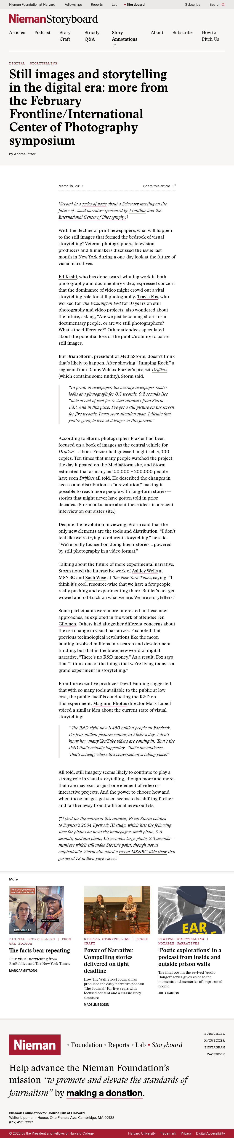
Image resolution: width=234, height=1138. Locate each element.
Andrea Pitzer (24, 154)
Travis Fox (147, 297)
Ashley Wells (145, 571)
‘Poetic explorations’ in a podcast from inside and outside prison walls (189, 958)
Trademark (168, 1133)
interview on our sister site (85, 511)
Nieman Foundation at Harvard (32, 5)
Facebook (216, 1053)
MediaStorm (132, 356)
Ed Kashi (67, 277)
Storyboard (136, 5)
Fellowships (73, 5)
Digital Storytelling (33, 63)
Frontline (137, 211)
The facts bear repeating (39, 951)
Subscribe (192, 5)
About (157, 33)
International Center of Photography (91, 217)
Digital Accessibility (210, 1133)
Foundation (86, 1044)
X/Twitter (214, 1040)
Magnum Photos (110, 704)
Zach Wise (95, 578)
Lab (114, 5)
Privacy (186, 1133)
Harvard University (142, 1133)
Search (215, 5)
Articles (17, 33)
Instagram (214, 1047)
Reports (97, 5)
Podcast (42, 33)
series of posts (94, 204)
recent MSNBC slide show (143, 852)
